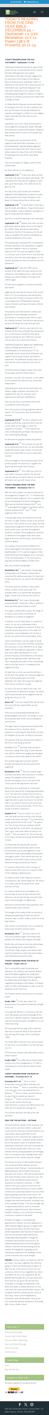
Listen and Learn (11, 1348)
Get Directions (10, 1352)
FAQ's (7, 1365)
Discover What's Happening (16, 1340)
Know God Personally (13, 1332)
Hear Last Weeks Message (15, 1344)
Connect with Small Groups (16, 1336)
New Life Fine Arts (12, 1369)
